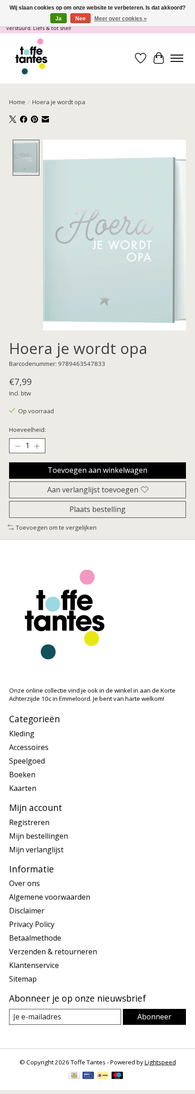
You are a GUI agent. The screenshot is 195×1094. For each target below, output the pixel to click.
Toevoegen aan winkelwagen (97, 470)
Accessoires (29, 747)
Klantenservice (34, 965)
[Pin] (88, 1076)
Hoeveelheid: (27, 429)
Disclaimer (26, 911)
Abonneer (154, 1017)
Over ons (24, 883)
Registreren (29, 822)
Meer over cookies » (120, 18)
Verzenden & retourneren (53, 952)
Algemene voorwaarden (49, 897)
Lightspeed (160, 1062)
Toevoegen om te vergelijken (56, 527)
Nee (80, 18)
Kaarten (22, 788)
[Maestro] (117, 1076)
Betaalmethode (35, 938)
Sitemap (23, 979)
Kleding (21, 734)
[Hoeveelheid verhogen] (37, 446)
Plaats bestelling (97, 509)
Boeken (22, 775)
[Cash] (74, 1076)
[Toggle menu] (177, 58)
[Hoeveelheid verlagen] (18, 446)
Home (17, 102)
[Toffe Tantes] (31, 58)
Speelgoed (27, 761)
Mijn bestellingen (38, 836)
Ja (58, 18)
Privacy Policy (31, 924)
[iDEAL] (102, 1076)
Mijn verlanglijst (36, 850)
